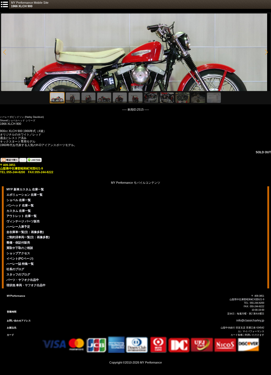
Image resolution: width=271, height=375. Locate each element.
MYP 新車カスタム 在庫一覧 (25, 189)
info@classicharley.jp (250, 320)
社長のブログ (15, 269)
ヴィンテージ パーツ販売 (23, 221)
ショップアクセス (18, 253)
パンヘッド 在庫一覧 (20, 205)
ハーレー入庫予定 (18, 226)
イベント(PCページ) (19, 258)
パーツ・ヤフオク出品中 (22, 279)
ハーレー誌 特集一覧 (20, 263)
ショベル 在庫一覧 (18, 200)
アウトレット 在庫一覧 (21, 216)
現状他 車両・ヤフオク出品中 (26, 285)
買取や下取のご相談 (19, 247)
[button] (4, 52)
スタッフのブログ (18, 274)
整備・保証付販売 (18, 242)
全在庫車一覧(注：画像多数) (25, 232)
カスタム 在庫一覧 (18, 210)
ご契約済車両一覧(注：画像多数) (28, 237)
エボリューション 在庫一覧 (24, 194)
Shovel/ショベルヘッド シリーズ (17, 120)
